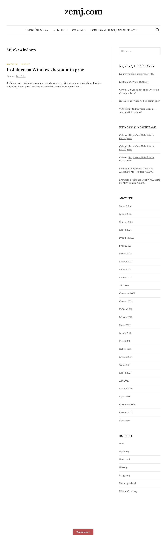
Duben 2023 (125, 253)
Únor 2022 (125, 325)
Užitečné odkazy (128, 491)
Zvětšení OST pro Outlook (133, 81)
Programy (124, 475)
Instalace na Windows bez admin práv (45, 70)
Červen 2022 (126, 301)
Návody (25, 64)
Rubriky (59, 30)
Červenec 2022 (127, 293)
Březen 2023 (125, 261)
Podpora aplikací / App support (113, 30)
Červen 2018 (126, 412)
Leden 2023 (125, 277)
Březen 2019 (125, 388)
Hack (122, 443)
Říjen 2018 (124, 396)
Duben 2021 (125, 348)
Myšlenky (124, 451)
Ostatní (77, 30)
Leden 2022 (125, 333)
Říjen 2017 (124, 420)
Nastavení (12, 64)
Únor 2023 (125, 269)
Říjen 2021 (124, 341)
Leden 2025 (125, 213)
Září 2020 (124, 380)
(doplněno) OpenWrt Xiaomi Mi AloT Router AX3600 (136, 170)
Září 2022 (124, 285)
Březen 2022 (125, 317)
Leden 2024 (125, 229)
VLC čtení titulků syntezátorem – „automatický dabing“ (137, 110)
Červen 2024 (126, 221)
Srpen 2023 (125, 245)
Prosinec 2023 (126, 237)
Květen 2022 (125, 309)
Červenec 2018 (127, 404)
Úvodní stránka (37, 30)
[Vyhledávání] (157, 30)
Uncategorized (127, 483)
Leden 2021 (125, 372)
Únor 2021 (124, 364)
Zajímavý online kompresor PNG (137, 73)
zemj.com (84, 11)
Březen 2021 (125, 356)
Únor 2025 (125, 206)
